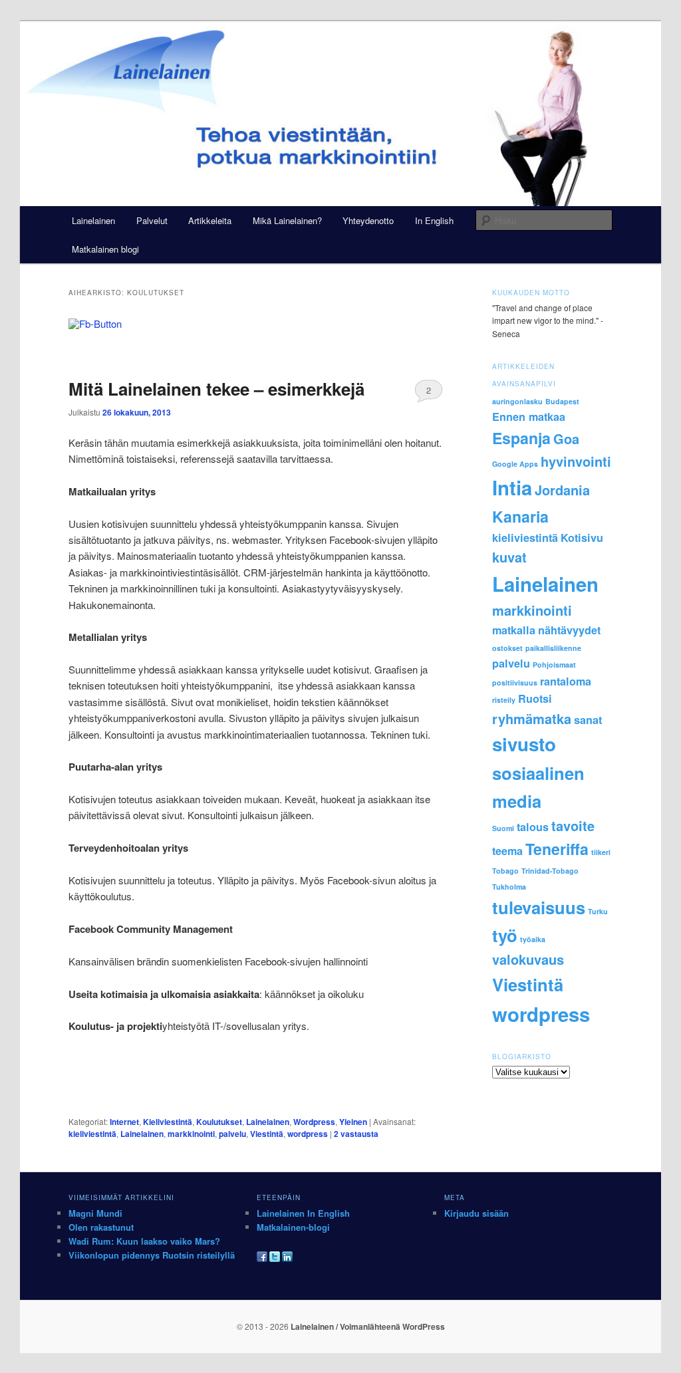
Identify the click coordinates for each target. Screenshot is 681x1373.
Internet (124, 1122)
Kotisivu (582, 537)
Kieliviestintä (167, 1122)
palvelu (232, 1134)
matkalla (513, 630)
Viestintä (266, 1134)
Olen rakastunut (101, 1227)
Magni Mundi (95, 1213)
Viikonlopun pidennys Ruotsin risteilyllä (151, 1255)
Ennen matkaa (528, 416)
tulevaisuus (538, 907)
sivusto (524, 744)
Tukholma (509, 887)
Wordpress (314, 1122)
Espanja (521, 438)
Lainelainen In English (303, 1213)
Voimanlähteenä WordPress (392, 1326)
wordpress (307, 1134)
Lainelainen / (315, 1326)
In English (434, 220)
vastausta (356, 1134)
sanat (588, 719)
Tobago (505, 871)
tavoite (573, 825)
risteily (503, 700)
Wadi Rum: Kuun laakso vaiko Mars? (144, 1241)
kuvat (509, 556)
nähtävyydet (569, 630)
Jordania (562, 489)
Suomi (503, 828)
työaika (532, 939)
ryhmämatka (531, 718)
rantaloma (565, 681)
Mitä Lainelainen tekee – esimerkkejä (216, 388)
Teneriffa (557, 849)
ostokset (507, 648)
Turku (598, 911)
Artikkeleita (209, 220)
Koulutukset (219, 1122)
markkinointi (191, 1134)
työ (504, 935)
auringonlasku (517, 401)
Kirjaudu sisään (476, 1213)
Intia (512, 487)
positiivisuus (514, 682)
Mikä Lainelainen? (287, 220)
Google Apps (515, 464)
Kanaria (520, 516)
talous (533, 826)
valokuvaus (528, 959)
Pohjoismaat (554, 665)
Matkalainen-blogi (293, 1227)
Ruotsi (535, 698)
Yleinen (353, 1122)
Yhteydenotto (368, 220)
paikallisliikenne (553, 648)
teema (507, 850)
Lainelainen (93, 220)
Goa (566, 438)
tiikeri (601, 852)
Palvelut (152, 220)
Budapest (562, 401)
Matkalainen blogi (105, 249)
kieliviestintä (92, 1134)
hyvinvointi (576, 461)
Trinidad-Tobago (550, 871)
